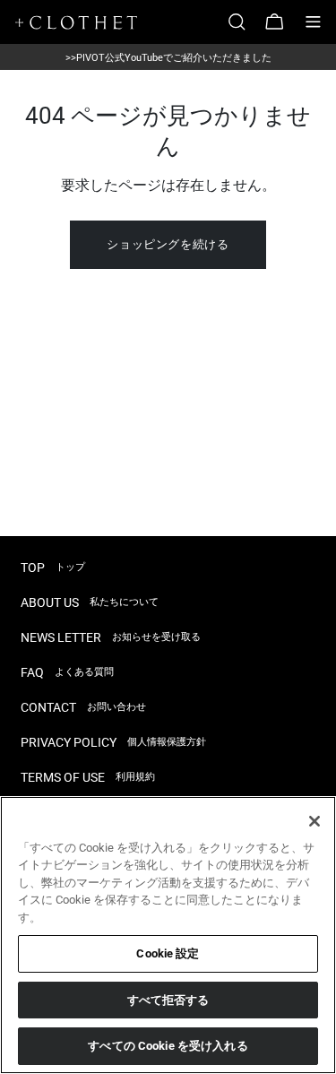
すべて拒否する (168, 1000)
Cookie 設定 (167, 953)
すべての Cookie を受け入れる (167, 1045)
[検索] (244, 22)
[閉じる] (314, 821)
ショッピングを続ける (168, 244)
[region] (168, 935)
